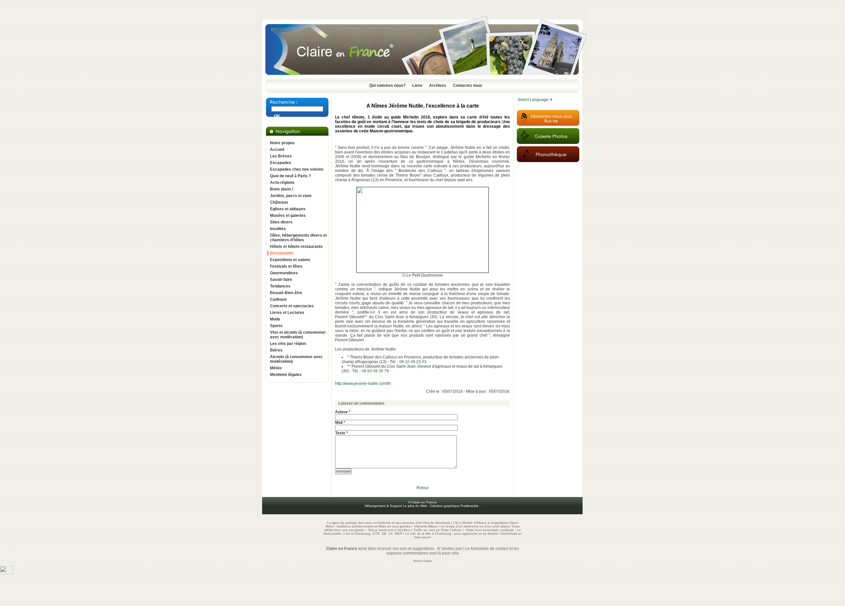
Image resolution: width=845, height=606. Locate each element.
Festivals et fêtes (286, 266)
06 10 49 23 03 (412, 361)
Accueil (277, 149)
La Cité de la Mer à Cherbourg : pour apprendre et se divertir (451, 533)
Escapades (280, 162)
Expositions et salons (290, 259)
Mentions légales (286, 374)
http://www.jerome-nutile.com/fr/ (363, 383)
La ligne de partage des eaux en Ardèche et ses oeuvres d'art (374, 522)
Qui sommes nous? (387, 85)
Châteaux (279, 202)
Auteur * (343, 412)
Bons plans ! (281, 189)
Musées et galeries (288, 215)
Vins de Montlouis (436, 522)
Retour (423, 488)
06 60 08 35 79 (375, 371)
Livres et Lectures (287, 312)
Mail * (340, 422)
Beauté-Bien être (286, 292)
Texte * (341, 433)
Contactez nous (467, 85)
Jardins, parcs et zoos (291, 195)
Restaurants (281, 253)
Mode (275, 319)
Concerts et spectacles (292, 306)
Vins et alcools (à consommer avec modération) (298, 334)
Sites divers (281, 222)
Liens (417, 85)
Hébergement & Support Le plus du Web (396, 506)
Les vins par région (288, 343)
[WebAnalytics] (6, 573)
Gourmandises (284, 273)
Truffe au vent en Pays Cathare (438, 530)
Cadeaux (278, 299)
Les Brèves (281, 156)
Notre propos (282, 143)
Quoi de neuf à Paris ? (290, 176)
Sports (276, 325)
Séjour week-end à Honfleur (389, 530)
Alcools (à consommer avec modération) (296, 359)
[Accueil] (422, 77)
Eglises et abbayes (288, 209)
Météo (276, 368)
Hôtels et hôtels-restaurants (296, 246)
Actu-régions (282, 182)
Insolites (278, 228)
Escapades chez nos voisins (296, 169)
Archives (437, 85)
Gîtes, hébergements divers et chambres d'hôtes (298, 237)
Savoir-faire (281, 279)
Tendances (280, 286)
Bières (276, 350)
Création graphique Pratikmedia (454, 506)
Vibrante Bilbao (426, 526)
